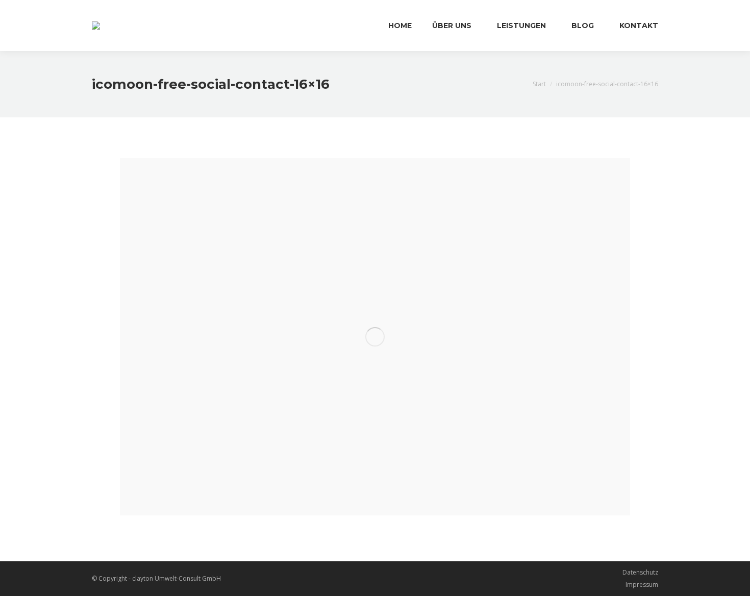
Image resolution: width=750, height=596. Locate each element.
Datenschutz (640, 572)
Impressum (642, 584)
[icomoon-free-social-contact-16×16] (375, 336)
